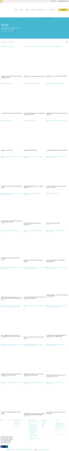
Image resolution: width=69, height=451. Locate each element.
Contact (52, 9)
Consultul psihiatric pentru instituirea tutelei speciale (56, 150)
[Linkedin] (6, 1)
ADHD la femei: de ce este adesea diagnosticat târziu (34, 76)
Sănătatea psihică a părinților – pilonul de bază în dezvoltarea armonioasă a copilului (34, 375)
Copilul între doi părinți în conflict (52, 223)
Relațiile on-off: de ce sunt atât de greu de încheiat (56, 76)
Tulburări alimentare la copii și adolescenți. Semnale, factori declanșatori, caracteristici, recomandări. (34, 414)
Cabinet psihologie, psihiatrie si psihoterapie (8, 31)
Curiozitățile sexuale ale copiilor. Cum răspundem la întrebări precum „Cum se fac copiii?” (11, 375)
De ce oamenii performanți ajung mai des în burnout (11, 113)
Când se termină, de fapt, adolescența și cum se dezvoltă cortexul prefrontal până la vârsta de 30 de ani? (11, 298)
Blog (47, 9)
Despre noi (34, 9)
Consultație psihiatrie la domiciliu (30, 150)
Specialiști (41, 9)
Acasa (16, 9)
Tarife (27, 9)
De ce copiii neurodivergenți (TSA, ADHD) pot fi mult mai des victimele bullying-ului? (34, 298)
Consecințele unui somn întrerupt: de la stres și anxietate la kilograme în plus (55, 376)
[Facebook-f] (1, 1)
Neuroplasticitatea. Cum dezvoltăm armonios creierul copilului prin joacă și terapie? (11, 221)
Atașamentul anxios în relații (6, 150)
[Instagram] (3, 1)
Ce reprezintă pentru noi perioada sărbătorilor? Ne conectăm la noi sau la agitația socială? (56, 336)
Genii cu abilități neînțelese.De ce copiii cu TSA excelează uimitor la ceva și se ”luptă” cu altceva (11, 336)
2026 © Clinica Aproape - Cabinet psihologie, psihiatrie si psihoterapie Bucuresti (18, 449)
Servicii (21, 9)
